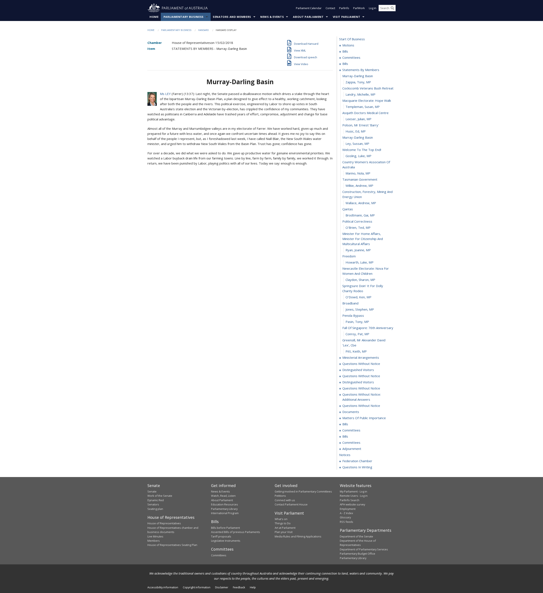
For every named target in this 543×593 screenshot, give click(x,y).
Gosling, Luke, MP (358, 156)
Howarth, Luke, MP (360, 262)
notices (344, 455)
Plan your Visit (283, 532)
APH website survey (352, 504)
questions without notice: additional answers (361, 397)
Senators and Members (232, 17)
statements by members (360, 70)
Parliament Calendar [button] (309, 8)
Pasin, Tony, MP (357, 322)
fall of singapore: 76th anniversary (367, 328)
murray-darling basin (357, 76)
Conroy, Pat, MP (357, 334)
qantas (347, 209)
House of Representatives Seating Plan (172, 545)
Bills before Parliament (225, 528)
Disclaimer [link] (221, 587)
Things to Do (283, 523)
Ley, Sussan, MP (357, 143)
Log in (372, 8)
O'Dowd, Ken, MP (358, 297)
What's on (281, 519)
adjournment (351, 448)
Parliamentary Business (184, 17)
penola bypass (353, 315)
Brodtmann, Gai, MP (360, 215)
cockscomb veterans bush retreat (367, 88)
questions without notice (361, 363)
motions (348, 45)
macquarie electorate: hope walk (366, 100)
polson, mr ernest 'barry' (360, 125)
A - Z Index (346, 513)
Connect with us (285, 500)
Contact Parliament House (291, 504)
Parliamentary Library (224, 509)
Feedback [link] (239, 587)
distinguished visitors (358, 370)
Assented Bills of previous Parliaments (235, 532)
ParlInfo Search (349, 500)
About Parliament (308, 17)
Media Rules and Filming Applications (298, 536)
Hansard (203, 30)
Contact (330, 8)
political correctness (357, 221)
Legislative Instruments (225, 541)
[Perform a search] (392, 8)
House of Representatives (164, 523)
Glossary (345, 517)
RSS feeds (346, 522)
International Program (225, 513)
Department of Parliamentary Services (364, 549)
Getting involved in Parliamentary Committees (303, 491)
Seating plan (155, 509)
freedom (349, 256)
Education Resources (224, 504)
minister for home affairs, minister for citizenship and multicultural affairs (362, 239)
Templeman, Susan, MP (363, 107)
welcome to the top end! (361, 150)
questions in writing (357, 467)
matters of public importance (364, 418)
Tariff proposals (221, 536)
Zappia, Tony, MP (358, 82)
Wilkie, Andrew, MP (359, 185)
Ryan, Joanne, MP (358, 250)
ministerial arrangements (360, 357)
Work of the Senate (159, 496)
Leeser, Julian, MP (358, 119)
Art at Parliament (285, 528)
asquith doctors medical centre (365, 113)
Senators (153, 504)
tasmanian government (359, 179)
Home (154, 17)
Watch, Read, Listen (223, 496)
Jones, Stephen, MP (360, 309)
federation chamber (357, 461)
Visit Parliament (346, 17)
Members (153, 541)
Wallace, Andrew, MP (361, 203)
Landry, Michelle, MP (360, 94)
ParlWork (359, 8)
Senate (152, 491)
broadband (350, 303)
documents (350, 412)
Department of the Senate (356, 536)
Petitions (280, 496)
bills (345, 51)
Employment (347, 509)
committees (351, 57)
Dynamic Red (155, 500)
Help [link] (253, 587)
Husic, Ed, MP (356, 131)
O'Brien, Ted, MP (358, 227)
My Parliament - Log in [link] (353, 491)
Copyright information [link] (196, 587)
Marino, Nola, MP (358, 173)
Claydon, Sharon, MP (360, 280)
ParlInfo (344, 8)
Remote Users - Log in (354, 496)
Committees (218, 555)
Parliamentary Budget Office (357, 553)
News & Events (272, 17)
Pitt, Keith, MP (356, 351)
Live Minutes (155, 536)
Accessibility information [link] (162, 587)
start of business (352, 39)
